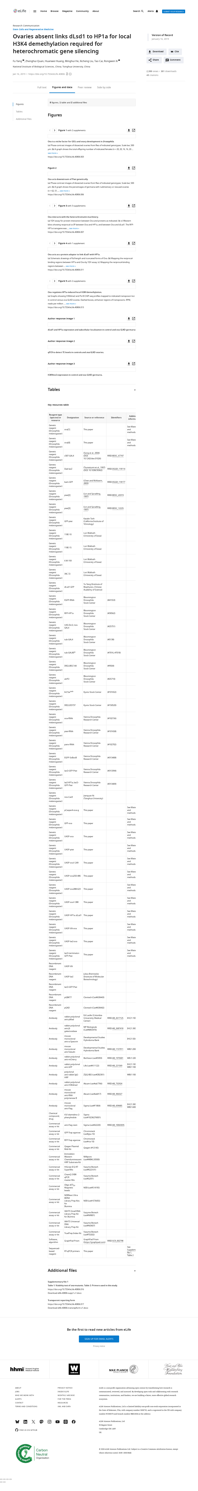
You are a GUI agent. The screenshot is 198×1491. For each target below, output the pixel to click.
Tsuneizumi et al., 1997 (94, 467)
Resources (63, 1403)
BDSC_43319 (118, 495)
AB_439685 (117, 1105)
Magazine (67, 11)
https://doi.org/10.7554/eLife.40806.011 (66, 269)
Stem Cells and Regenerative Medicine (33, 29)
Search (136, 11)
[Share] (4, 1479)
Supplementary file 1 (134, 1251)
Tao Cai (98, 61)
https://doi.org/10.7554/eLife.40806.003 (66, 156)
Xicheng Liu (86, 61)
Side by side (104, 87)
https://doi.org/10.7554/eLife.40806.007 (66, 232)
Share (156, 60)
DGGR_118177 (118, 482)
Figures (62, 87)
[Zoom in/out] (10, 1479)
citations (152, 75)
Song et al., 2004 (91, 453)
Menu (35, 11)
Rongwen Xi (111, 61)
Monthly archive (66, 1395)
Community (82, 11)
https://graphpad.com (94, 1242)
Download (158, 51)
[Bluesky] (17, 1423)
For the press (64, 1399)
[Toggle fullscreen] (7, 1479)
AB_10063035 (118, 1125)
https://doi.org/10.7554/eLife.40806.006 (66, 194)
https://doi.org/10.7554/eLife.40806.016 (66, 1289)
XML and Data (64, 1406)
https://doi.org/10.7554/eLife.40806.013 (66, 307)
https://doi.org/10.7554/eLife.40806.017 (66, 1304)
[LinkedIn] (25, 1423)
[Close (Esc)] (1, 1479)
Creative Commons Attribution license (156, 1449)
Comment (176, 60)
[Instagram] (49, 1423)
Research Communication (26, 25)
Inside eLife (63, 1391)
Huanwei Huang (54, 61)
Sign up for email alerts (99, 1339)
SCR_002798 (117, 1240)
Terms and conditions (26, 1406)
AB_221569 (117, 1065)
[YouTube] (57, 1423)
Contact (19, 1403)
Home (43, 11)
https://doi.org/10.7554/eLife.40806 (46, 74)
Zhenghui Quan (34, 61)
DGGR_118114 (118, 468)
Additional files (24, 119)
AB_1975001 (117, 1058)
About (96, 11)
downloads (168, 71)
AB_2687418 (117, 1028)
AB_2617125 (117, 1018)
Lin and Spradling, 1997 (92, 495)
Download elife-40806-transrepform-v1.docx (68, 1307)
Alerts (151, 11)
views (152, 71)
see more (52, 153)
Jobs (17, 1391)
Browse (54, 11)
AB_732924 (117, 1083)
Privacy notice (99, 1346)
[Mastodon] (41, 1423)
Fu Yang (17, 61)
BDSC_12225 (118, 508)
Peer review (85, 87)
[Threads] (65, 1423)
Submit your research (174, 11)
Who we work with (24, 1395)
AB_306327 (117, 1094)
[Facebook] (73, 1423)
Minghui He (72, 61)
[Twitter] (33, 1423)
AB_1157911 (117, 1049)
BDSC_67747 (118, 455)
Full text (42, 87)
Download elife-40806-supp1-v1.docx (65, 1293)
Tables (19, 111)
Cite (177, 51)
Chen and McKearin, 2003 (93, 482)
